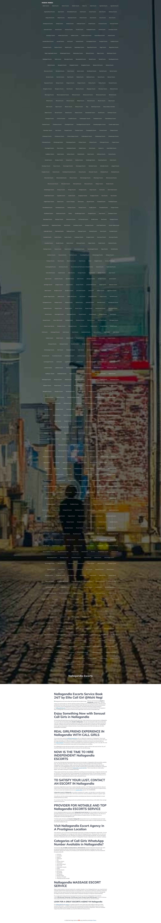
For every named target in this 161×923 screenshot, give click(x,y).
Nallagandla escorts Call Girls (80, 768)
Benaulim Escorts (113, 83)
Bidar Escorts (111, 100)
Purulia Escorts (45, 510)
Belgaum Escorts (70, 83)
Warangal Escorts (58, 658)
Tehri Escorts (64, 599)
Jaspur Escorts (69, 284)
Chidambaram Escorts (87, 136)
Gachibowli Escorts (48, 213)
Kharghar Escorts (61, 326)
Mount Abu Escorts (68, 415)
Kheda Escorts (94, 326)
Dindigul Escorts (82, 189)
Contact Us (101, 148)
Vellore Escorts (101, 640)
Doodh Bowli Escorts (49, 195)
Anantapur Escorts (113, 29)
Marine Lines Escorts (104, 391)
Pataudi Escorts (73, 486)
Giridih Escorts (94, 219)
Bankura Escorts (109, 65)
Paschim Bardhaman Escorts (110, 480)
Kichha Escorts (113, 326)
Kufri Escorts (60, 350)
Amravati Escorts (114, 23)
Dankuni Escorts (79, 160)
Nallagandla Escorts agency (62, 904)
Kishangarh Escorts (55, 332)
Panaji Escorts (88, 474)
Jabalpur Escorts (102, 272)
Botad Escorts (68, 112)
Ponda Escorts (60, 498)
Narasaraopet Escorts (50, 450)
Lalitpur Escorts (92, 355)
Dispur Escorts (93, 189)
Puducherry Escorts (97, 504)
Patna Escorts (59, 492)
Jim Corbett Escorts (80, 290)
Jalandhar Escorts (70, 278)
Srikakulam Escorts (75, 581)
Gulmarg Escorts (93, 231)
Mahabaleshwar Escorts (86, 373)
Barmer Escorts (113, 71)
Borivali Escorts (58, 112)
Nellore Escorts (104, 456)
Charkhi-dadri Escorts (114, 124)
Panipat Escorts (72, 480)
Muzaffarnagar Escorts (63, 427)
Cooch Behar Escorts (111, 148)
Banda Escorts (92, 59)
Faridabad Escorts (112, 201)
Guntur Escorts (58, 237)
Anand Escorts (102, 29)
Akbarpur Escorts (113, 11)
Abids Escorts (46, 5)
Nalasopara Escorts (63, 444)
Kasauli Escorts (82, 314)
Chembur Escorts (79, 130)
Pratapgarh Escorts (50, 504)
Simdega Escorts (112, 563)
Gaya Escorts (102, 213)
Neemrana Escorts (82, 456)
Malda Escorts (103, 379)
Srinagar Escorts (112, 581)
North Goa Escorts (82, 462)
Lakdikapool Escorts (69, 355)
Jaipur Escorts (112, 272)
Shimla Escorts (97, 557)
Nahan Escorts (65, 439)
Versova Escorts (112, 640)
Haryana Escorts (62, 255)
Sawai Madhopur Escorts (49, 551)
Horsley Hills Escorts (110, 261)
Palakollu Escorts (101, 468)
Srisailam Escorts (77, 587)
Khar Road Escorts (102, 320)
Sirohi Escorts (80, 569)
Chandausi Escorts (57, 124)
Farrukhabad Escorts (47, 207)
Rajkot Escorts (61, 516)
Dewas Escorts (82, 172)
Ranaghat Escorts (81, 522)
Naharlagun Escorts (76, 439)
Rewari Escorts (79, 527)
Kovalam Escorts (75, 344)
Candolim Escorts (72, 118)
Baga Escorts (103, 47)
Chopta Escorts (115, 142)
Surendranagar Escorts (110, 587)
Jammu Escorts (112, 278)
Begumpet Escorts (48, 83)
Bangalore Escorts (62, 65)
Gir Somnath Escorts (83, 219)
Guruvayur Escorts (101, 237)
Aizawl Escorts (92, 11)
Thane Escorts (76, 605)
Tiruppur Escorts (96, 616)
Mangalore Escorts (113, 385)
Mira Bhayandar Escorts (90, 403)
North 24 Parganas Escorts (69, 462)
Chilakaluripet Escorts (100, 136)
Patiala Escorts (49, 492)
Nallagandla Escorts (75, 444)
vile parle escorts (49, 652)
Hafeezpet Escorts (80, 243)
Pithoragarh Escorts (49, 498)
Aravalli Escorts (60, 41)
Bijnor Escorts (58, 106)
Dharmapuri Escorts (98, 177)
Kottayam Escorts (52, 344)
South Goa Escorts (49, 581)
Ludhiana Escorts (59, 367)
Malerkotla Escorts (114, 379)
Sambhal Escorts (103, 539)
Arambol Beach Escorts (48, 41)
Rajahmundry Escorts (114, 510)
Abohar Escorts (65, 5)
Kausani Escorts (46, 320)
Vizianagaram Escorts (111, 652)
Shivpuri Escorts (61, 563)
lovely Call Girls (59, 742)
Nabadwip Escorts (109, 427)
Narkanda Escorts (90, 450)
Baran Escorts (70, 71)
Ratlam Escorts (48, 527)
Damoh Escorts (48, 160)
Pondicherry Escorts (71, 498)
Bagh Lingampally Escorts (51, 53)
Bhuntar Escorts (101, 100)
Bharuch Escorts (114, 88)
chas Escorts (58, 130)
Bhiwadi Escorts (59, 100)
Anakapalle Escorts (90, 29)
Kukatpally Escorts (70, 350)
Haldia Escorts (101, 243)
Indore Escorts (71, 272)
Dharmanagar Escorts (85, 177)
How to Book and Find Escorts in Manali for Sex (82, 266)
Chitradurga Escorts (58, 142)
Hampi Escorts (58, 249)
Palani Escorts (49, 474)
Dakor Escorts (90, 154)
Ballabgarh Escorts (47, 59)
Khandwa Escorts (80, 320)
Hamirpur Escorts (47, 249)
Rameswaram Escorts (111, 516)
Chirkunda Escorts (46, 142)
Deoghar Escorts (45, 172)
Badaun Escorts (58, 47)
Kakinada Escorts (90, 302)
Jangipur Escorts (59, 284)
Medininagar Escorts (99, 397)
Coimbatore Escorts (71, 148)
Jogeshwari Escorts (111, 290)
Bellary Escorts (91, 83)
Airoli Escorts (83, 11)
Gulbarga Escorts (71, 231)
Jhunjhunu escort (58, 290)
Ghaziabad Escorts (47, 219)
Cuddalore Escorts (49, 154)
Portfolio (105, 498)
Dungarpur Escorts (82, 195)
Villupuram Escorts (60, 652)
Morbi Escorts (113, 409)
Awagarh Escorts (103, 41)
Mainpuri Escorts (58, 379)
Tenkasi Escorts (105, 599)
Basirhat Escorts (60, 77)
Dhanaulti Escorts (93, 172)
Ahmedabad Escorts (72, 11)
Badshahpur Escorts (79, 47)
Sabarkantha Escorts (113, 533)
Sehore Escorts (74, 551)
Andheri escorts (74, 35)
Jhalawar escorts (113, 284)
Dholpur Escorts (99, 183)
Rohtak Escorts (55, 533)
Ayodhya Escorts (114, 41)
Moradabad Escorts (102, 409)
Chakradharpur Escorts (110, 118)
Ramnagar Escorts (59, 522)
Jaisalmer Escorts (59, 278)
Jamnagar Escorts (48, 284)
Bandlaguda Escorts (113, 59)
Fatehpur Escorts (71, 207)
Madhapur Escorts (49, 373)
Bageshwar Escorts (113, 47)
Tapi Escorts (55, 599)
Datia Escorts (113, 160)
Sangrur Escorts (66, 545)
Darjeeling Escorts (102, 160)
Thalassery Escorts (53, 605)
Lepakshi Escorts (69, 361)
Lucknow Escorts (113, 361)
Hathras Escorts (73, 255)
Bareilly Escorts (103, 71)
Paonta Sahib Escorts (84, 480)
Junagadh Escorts (92, 296)
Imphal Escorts (61, 272)
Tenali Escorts (85, 599)
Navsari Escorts (71, 456)
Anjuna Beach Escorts (100, 35)
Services (93, 551)
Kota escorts (102, 338)
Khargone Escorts (72, 326)
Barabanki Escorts (60, 71)
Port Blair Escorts (95, 498)
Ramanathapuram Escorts (96, 516)
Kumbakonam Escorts (92, 350)
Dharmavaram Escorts (111, 177)
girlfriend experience (72, 738)
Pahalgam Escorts (67, 468)
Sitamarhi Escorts (99, 569)
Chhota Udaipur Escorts (72, 136)
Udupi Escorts (112, 622)
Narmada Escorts (102, 450)
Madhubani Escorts (61, 373)
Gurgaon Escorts (90, 237)
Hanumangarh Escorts (93, 249)
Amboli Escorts (91, 23)
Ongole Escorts (103, 462)
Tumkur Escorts (69, 622)
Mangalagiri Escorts (101, 385)
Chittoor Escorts (82, 142)
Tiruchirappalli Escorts (51, 616)
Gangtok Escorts (92, 213)
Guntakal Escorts (113, 231)
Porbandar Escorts (84, 498)
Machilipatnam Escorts (71, 367)
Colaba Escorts (82, 148)
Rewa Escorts (58, 527)
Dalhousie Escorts (101, 154)
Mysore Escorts (88, 427)
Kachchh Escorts (113, 296)
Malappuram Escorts (79, 379)
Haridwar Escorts (51, 255)
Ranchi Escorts (92, 522)
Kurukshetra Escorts (57, 355)
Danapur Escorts (59, 160)
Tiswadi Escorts (49, 622)
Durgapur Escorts (94, 195)
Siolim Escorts (61, 569)
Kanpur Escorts (88, 308)
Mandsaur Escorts (78, 385)
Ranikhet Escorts (103, 522)
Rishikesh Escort (90, 527)
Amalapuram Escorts (48, 23)
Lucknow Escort (102, 361)
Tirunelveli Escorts (64, 616)
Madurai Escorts (73, 373)
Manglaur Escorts (59, 391)
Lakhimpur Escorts (81, 355)
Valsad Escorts (104, 634)
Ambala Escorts (70, 23)
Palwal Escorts (78, 474)
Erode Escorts (60, 201)
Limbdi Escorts (79, 361)
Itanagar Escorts (82, 272)
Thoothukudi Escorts (86, 611)
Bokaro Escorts (48, 112)
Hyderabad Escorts (111, 266)
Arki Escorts (70, 41)
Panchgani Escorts (99, 474)
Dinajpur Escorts (72, 189)
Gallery (70, 213)
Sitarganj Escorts (49, 575)
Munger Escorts (57, 421)
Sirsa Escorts (89, 569)
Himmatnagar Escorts (97, 255)
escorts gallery (79, 789)
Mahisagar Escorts (46, 379)
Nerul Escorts (47, 462)
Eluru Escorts (105, 195)
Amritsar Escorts (69, 29)
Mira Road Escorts (103, 403)
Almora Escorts (83, 17)
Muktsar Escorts (79, 415)
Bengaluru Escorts (47, 88)
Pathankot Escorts (112, 486)
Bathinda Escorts (91, 77)
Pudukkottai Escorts (110, 504)
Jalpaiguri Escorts (91, 278)
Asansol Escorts (79, 41)
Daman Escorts (112, 154)
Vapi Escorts (114, 634)
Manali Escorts (57, 385)
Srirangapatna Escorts (50, 587)
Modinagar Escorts (70, 409)
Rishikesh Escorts (101, 527)
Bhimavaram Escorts (88, 94)
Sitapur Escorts (110, 569)
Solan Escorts (102, 575)
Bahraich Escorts (90, 53)
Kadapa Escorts (58, 302)
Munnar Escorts (68, 421)
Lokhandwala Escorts (91, 361)
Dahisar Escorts (70, 154)
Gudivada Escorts (48, 231)
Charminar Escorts (47, 130)
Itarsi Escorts (92, 272)
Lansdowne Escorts (104, 355)
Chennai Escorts (103, 130)
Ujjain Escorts (69, 628)
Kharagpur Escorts (113, 320)
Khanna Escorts (91, 320)
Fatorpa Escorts (82, 207)
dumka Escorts (71, 195)
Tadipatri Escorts (78, 593)
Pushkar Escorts (56, 510)
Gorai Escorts (67, 225)
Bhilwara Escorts (76, 94)
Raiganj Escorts (102, 510)
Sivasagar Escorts (72, 575)
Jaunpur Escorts (79, 284)
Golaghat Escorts (114, 219)
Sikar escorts (71, 563)
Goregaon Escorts (89, 225)
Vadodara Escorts (73, 634)
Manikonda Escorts (70, 391)
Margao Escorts (92, 391)
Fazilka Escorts (92, 207)
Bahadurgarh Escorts (65, 53)
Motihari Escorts (56, 415)
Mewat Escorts (78, 403)
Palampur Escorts (112, 468)
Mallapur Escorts (47, 385)
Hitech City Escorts (71, 261)
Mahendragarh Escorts (100, 373)
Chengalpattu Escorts (91, 130)
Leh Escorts (59, 361)
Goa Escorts (104, 219)
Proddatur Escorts (74, 504)
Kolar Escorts (107, 332)
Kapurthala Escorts (112, 308)
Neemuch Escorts (94, 456)
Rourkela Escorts (77, 533)
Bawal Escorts (101, 77)
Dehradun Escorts (93, 166)
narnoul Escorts (112, 450)
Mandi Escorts (67, 385)
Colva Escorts (92, 148)
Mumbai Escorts (100, 415)
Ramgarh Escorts (47, 522)
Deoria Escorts (56, 172)
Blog (87, 106)
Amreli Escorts (58, 29)
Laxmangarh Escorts (48, 361)
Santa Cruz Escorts (77, 545)
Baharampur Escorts (78, 53)
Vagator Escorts (84, 634)
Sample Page (113, 539)
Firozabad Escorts (103, 207)
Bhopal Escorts (80, 100)
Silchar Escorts (80, 563)
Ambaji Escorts (59, 23)
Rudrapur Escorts (101, 533)
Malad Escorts (68, 379)
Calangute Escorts (49, 118)
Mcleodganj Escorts (87, 397)
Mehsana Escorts (68, 403)
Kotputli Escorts (111, 338)
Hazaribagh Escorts (84, 255)
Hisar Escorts (61, 261)
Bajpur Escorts (100, 53)
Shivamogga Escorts (109, 557)
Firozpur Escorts (114, 207)
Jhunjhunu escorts (69, 290)
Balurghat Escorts (68, 59)
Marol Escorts (115, 391)
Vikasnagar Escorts (110, 646)
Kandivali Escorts (48, 308)
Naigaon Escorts (88, 439)
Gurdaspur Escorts (79, 237)
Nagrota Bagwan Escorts (53, 439)
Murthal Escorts (101, 421)
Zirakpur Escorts (103, 658)
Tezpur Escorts (115, 599)
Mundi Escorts (47, 421)
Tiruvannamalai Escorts (109, 616)
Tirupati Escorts (75, 616)
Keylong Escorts (69, 320)
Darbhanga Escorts (90, 160)
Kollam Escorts (59, 338)
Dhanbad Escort (104, 172)
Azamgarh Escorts (47, 47)
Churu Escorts (60, 148)
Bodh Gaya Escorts (95, 106)
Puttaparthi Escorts (67, 510)
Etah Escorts (81, 201)
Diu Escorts (102, 189)
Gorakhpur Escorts (77, 225)
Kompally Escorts (80, 338)
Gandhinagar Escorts (80, 213)
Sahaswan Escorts (71, 539)
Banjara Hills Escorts (98, 65)
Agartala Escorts (103, 5)
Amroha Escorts (79, 29)
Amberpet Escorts (81, 23)
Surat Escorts (98, 587)
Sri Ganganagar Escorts (62, 581)
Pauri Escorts (69, 492)
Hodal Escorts (82, 261)
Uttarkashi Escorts (61, 634)
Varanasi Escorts (58, 640)
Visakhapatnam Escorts (82, 652)
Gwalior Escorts (59, 243)
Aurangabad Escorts (91, 41)
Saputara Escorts (89, 545)
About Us (84, 5)
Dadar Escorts (60, 154)
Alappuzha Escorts (50, 17)
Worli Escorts (68, 658)
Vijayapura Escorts (61, 646)
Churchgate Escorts (49, 148)
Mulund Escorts (89, 415)
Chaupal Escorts (68, 130)
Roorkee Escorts (66, 533)
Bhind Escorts (49, 100)
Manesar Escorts (89, 385)
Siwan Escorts (83, 575)
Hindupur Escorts (110, 255)
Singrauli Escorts (51, 569)
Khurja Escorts (103, 326)
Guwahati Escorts (49, 243)
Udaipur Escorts (90, 622)
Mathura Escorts (60, 397)
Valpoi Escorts (94, 634)
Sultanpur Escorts (88, 587)
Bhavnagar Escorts (49, 94)
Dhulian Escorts (109, 183)
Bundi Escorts (101, 112)
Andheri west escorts (86, 35)
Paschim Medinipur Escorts (50, 486)
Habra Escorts (70, 243)
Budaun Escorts (78, 112)
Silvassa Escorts (101, 563)
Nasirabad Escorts (47, 456)
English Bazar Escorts (49, 201)
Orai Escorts (57, 468)
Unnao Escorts (87, 628)
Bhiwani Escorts (70, 100)
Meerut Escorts (45, 403)
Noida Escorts (56, 462)
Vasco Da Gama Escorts (80, 640)
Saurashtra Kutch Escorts (112, 545)
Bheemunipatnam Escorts (63, 94)
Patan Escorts (63, 486)
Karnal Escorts (48, 314)
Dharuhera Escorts (65, 183)
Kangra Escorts (58, 308)
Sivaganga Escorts (60, 575)
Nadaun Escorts (47, 433)
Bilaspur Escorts (79, 106)
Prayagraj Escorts (63, 504)
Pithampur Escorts (111, 492)
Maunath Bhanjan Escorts (73, 397)
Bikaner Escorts (68, 106)
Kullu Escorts (81, 350)
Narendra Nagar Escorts (77, 450)
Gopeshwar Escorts (56, 225)
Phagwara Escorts (79, 492)
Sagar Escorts (47, 539)
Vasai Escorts (68, 640)
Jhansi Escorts (48, 290)
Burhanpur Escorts (112, 112)
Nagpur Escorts (113, 433)
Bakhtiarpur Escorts (111, 53)
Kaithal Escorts (79, 302)
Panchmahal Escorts (60, 480)
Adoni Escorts (93, 5)
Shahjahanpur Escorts (103, 551)
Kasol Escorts (113, 314)
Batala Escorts (80, 77)
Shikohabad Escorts (76, 557)
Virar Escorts (71, 652)
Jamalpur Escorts (102, 278)
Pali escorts (69, 474)
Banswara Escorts (48, 71)
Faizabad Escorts (101, 201)
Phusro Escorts (90, 492)
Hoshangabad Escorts (50, 266)
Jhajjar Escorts (102, 284)
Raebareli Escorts (91, 510)
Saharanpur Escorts (58, 539)
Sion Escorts (71, 569)
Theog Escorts (109, 605)
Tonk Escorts (59, 622)
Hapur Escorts (104, 249)
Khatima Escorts (83, 326)
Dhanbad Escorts (115, 172)
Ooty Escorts (48, 468)
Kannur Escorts (68, 308)
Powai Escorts (113, 498)
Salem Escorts (92, 539)
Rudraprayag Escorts (89, 533)
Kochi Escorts (66, 332)
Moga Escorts (81, 409)
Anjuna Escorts (111, 35)
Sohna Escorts (92, 575)
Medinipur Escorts (112, 397)
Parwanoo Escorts (96, 480)
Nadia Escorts (58, 433)
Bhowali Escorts (91, 100)
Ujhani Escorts (59, 628)
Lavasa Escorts (115, 355)
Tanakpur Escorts (112, 593)
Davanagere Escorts (68, 166)
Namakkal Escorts (87, 444)
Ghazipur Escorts (59, 219)
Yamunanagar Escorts (80, 658)
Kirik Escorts (45, 332)
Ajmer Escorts (102, 11)
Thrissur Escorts (98, 611)
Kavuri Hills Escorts (57, 320)
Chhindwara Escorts (59, 136)
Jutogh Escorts (103, 296)
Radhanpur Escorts (79, 510)
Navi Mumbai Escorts (60, 456)
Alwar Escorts (112, 17)
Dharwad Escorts (77, 183)
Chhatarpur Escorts (47, 136)
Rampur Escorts (70, 522)
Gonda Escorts (45, 225)
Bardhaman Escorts (91, 71)
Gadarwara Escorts (60, 213)
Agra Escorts (61, 11)
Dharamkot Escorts (48, 177)
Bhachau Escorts (80, 88)
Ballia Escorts (58, 59)
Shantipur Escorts (64, 557)
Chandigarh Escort (69, 124)
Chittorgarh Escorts (104, 142)
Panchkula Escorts (111, 474)
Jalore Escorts (80, 278)
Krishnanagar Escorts (49, 350)
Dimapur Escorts (61, 189)
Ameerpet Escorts (102, 23)
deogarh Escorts (115, 166)
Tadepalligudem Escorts (50, 593)
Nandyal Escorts (99, 444)
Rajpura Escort (71, 516)
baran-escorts (80, 71)
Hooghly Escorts (98, 261)
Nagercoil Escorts (102, 433)
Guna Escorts (103, 231)
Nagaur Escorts (81, 433)
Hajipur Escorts (91, 243)
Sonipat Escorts (112, 575)
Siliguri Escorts (90, 563)
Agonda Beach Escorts (49, 11)
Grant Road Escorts (101, 225)
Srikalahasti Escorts (100, 581)
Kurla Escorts (103, 350)
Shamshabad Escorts (52, 557)
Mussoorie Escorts (51, 427)
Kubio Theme (93, 920)
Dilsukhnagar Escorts (49, 189)
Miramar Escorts (115, 403)
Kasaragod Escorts (59, 314)
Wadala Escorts (47, 658)
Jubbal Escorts (61, 296)
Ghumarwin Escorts (70, 219)
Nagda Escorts (91, 433)
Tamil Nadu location (100, 593)
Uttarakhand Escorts (49, 634)
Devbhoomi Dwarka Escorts (69, 172)
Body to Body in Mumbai (109, 106)
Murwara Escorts (113, 421)
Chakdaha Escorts (97, 118)
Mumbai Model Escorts (112, 415)
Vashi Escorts (92, 640)
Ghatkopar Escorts (112, 213)
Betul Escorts (70, 88)
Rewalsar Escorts (69, 527)
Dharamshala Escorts (61, 177)
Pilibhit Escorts (100, 492)
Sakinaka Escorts (82, 539)
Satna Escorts (100, 545)
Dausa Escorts (56, 166)
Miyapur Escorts (59, 409)
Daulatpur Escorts (46, 166)
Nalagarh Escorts (110, 439)
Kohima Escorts (97, 332)
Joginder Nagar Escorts (49, 296)
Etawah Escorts (90, 201)
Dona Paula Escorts (112, 189)
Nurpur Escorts (93, 462)
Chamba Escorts (46, 124)
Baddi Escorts (68, 47)
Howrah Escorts (99, 266)
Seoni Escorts (85, 551)
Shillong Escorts (87, 557)
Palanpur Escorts (59, 474)
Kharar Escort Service (49, 326)
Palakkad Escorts (78, 468)
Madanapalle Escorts (99, 367)
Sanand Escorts (56, 545)
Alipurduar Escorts (72, 17)
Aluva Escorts (93, 17)
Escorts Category (71, 201)
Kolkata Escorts (49, 338)
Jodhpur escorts (100, 290)
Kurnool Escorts (113, 350)
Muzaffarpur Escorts (77, 427)
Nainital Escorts (99, 439)
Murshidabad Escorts (90, 421)
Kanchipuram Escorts (113, 302)
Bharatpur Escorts (103, 88)
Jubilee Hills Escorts (71, 296)
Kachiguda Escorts (47, 302)
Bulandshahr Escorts (90, 112)
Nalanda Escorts (51, 444)
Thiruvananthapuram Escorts (55, 611)
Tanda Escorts (45, 599)
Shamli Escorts (114, 551)
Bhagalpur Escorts (91, 88)
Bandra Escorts (51, 65)
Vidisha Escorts (49, 646)
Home (89, 261)
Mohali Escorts (91, 409)
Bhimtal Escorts (112, 94)
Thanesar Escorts (87, 605)
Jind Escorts (91, 290)
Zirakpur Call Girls (92, 658)
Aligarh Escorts (61, 17)
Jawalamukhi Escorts (91, 284)
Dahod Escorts (80, 154)
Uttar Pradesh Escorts (109, 628)
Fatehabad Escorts (60, 207)
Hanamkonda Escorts (79, 249)
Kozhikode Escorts (97, 344)
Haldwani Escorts (112, 243)
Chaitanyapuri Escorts (85, 118)
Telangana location (74, 599)
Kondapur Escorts (91, 338)
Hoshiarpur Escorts (63, 266)
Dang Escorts (69, 160)
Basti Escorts (70, 77)
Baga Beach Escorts (92, 47)
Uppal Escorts (97, 628)
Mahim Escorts (112, 373)
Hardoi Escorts (114, 249)
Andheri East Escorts (63, 35)
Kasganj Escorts (103, 314)
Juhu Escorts (82, 296)
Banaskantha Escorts (81, 59)
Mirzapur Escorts (48, 409)
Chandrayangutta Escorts (99, 124)
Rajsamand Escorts (82, 516)
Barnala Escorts (49, 77)
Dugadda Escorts (61, 195)
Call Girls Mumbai (61, 118)
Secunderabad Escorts (63, 551)
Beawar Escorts (111, 77)
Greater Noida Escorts (114, 225)
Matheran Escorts (49, 397)
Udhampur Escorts (101, 622)
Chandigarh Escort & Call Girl (83, 124)
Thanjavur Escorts (98, 605)
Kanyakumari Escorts (100, 308)
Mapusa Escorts (81, 391)
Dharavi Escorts (73, 177)
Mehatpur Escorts (56, 403)
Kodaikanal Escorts (85, 332)
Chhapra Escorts (114, 130)
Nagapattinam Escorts (69, 433)
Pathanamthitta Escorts (85, 486)
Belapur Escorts (59, 83)
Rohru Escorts (46, 533)
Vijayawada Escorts (85, 646)
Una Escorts (78, 628)
